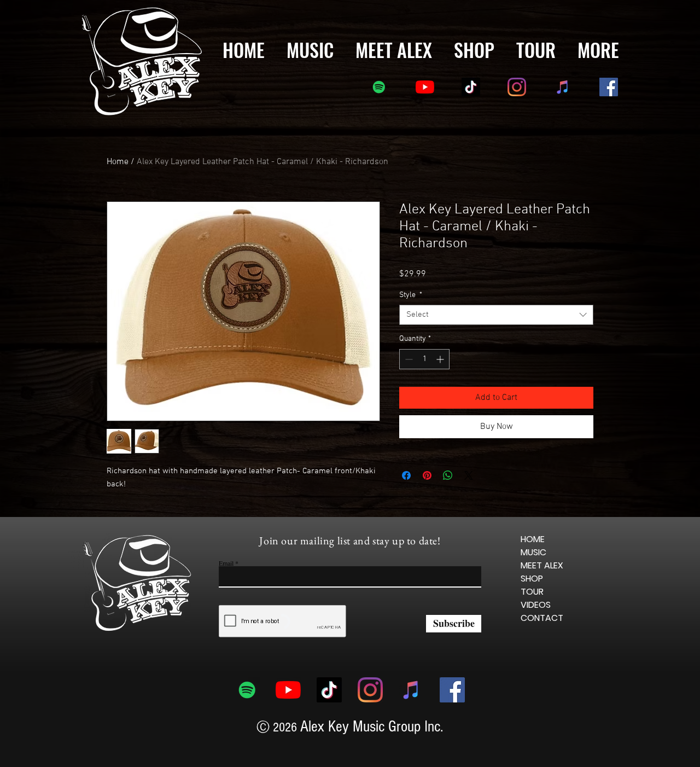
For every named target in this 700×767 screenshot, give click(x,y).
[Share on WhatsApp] (447, 498)
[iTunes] (562, 87)
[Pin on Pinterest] (427, 498)
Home (118, 161)
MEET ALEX (542, 580)
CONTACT (542, 633)
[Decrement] (408, 359)
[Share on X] (468, 498)
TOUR (532, 607)
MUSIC (533, 567)
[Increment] (441, 359)
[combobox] (496, 315)
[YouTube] (425, 87)
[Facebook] (608, 87)
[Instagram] (517, 87)
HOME (533, 554)
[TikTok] (471, 87)
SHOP (532, 594)
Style (410, 295)
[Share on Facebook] (406, 498)
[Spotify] (379, 87)
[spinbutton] (424, 359)
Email (226, 578)
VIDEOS (536, 620)
